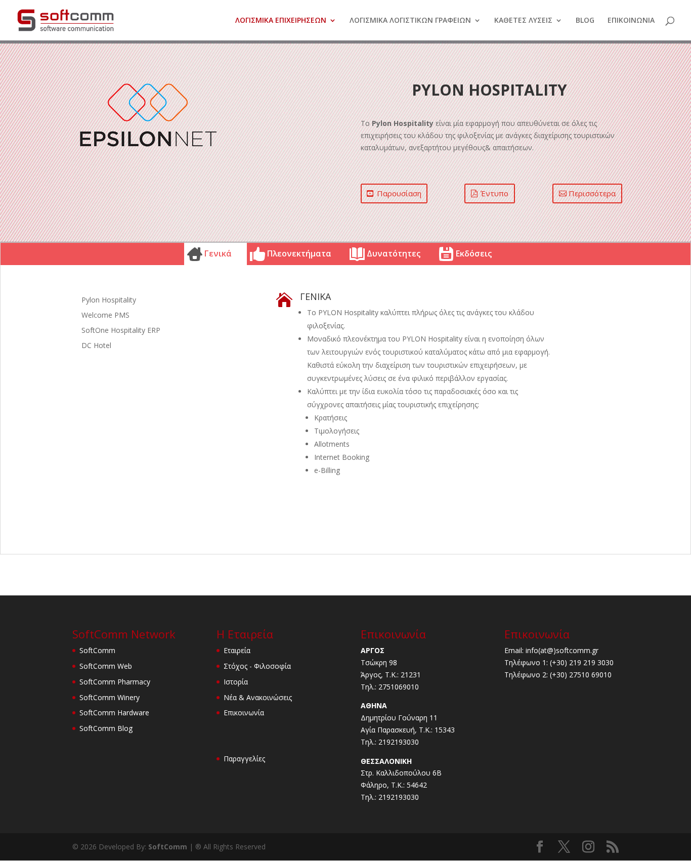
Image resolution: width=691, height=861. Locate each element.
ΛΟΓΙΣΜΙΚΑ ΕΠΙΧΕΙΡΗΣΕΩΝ (280, 21)
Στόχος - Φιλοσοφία (257, 666)
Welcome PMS (105, 316)
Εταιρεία (237, 650)
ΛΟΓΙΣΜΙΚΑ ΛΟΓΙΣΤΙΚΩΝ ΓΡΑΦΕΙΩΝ (410, 21)
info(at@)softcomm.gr (562, 650)
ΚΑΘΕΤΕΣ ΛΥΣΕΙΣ (523, 21)
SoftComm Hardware (114, 712)
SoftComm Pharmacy (114, 681)
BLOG (585, 21)
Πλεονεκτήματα (299, 253)
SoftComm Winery (109, 697)
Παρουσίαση (399, 193)
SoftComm (97, 650)
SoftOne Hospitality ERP (120, 331)
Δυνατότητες (393, 253)
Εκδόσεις (474, 253)
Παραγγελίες (244, 758)
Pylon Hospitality (108, 300)
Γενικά (218, 253)
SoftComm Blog (106, 728)
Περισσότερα (592, 193)
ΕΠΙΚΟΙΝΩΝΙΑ (631, 21)
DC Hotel (96, 346)
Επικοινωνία (244, 712)
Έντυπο (494, 193)
